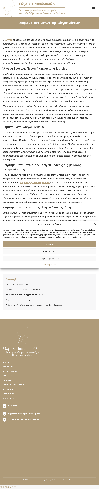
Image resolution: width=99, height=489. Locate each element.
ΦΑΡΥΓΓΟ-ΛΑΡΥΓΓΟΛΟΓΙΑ (13, 384)
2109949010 (12, 406)
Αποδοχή (49, 244)
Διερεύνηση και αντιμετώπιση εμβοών (21, 300)
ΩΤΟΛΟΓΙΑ (7, 375)
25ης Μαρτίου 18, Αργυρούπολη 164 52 (24, 413)
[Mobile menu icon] (93, 8)
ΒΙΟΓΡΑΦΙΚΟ (8, 366)
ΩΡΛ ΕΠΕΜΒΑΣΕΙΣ (10, 371)
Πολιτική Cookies (49, 265)
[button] (95, 224)
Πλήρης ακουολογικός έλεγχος (18, 284)
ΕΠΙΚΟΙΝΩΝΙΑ (8, 393)
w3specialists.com (69, 480)
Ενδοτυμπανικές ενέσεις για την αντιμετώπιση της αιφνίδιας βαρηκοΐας (34, 305)
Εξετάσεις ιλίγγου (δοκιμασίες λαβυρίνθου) (23, 289)
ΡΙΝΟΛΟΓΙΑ (7, 380)
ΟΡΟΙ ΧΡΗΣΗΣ (8, 398)
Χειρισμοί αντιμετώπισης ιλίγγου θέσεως (24, 295)
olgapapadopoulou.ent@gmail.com (23, 419)
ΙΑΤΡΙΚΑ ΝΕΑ (8, 389)
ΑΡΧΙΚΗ (6, 362)
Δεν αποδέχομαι (49, 251)
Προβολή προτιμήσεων (49, 258)
